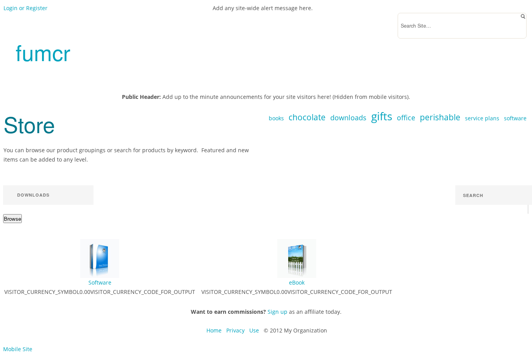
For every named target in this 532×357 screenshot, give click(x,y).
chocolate (307, 117)
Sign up (277, 311)
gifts (381, 116)
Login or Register (26, 8)
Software (99, 282)
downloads (348, 117)
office (406, 117)
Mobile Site (17, 349)
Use (254, 330)
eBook (297, 282)
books (276, 118)
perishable (440, 117)
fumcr (43, 51)
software (515, 118)
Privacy (235, 330)
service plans (482, 118)
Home (214, 330)
